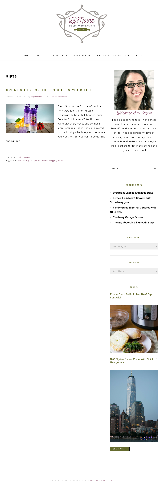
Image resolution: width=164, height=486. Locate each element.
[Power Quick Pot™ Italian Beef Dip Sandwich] (134, 329)
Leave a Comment (59, 97)
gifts (30, 160)
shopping (53, 160)
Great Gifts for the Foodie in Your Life (49, 90)
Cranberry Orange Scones (128, 217)
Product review (23, 157)
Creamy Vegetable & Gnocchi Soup (133, 222)
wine (60, 160)
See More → (120, 449)
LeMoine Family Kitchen (82, 24)
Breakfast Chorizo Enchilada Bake (133, 192)
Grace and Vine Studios (101, 480)
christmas (22, 160)
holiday (45, 160)
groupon (37, 160)
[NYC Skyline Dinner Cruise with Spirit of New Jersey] (134, 406)
